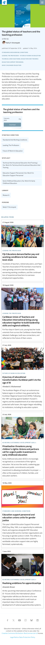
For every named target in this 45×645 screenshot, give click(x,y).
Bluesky (31, 620)
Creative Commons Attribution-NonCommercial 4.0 (20, 633)
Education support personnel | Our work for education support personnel (18, 174)
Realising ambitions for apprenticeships (22, 578)
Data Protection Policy (27, 637)
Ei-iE (3, 3)
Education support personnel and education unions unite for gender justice (22, 513)
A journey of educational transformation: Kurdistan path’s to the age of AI (22, 376)
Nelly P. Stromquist (9, 207)
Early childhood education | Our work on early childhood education (19, 182)
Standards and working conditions (15, 140)
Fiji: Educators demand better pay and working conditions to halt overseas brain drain (22, 250)
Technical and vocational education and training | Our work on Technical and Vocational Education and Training (21, 165)
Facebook (7, 620)
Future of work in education (13, 151)
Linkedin (37, 620)
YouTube (19, 620)
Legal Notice (14, 637)
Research (6, 195)
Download (12, 125)
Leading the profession (11, 145)
